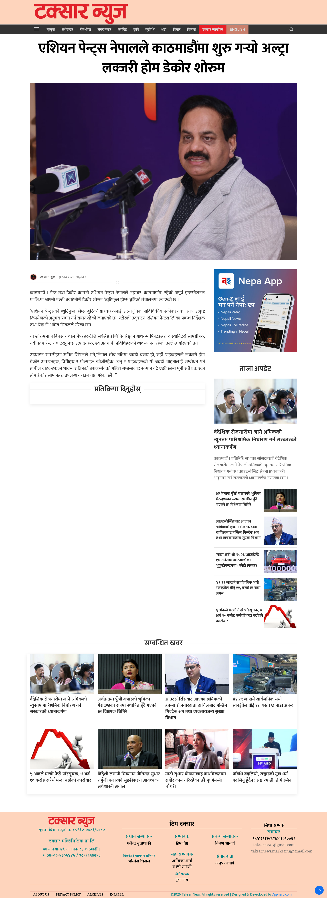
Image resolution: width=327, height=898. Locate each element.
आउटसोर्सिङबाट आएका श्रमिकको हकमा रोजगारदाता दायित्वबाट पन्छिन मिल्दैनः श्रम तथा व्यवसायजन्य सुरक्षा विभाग (238, 529)
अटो (163, 29)
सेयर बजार (104, 29)
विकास (191, 29)
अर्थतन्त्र (67, 29)
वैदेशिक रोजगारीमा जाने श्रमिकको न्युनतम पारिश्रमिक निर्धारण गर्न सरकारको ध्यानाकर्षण (255, 439)
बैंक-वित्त (85, 29)
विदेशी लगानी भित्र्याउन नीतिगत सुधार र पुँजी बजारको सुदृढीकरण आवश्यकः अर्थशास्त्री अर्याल (129, 780)
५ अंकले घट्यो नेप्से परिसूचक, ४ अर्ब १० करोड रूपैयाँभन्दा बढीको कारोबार (239, 615)
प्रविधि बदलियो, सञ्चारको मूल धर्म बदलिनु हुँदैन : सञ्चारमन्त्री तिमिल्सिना (263, 777)
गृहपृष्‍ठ (51, 29)
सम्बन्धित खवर (163, 643)
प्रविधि (149, 29)
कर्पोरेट (122, 29)
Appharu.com (282, 895)
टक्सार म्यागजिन (212, 29)
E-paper (117, 895)
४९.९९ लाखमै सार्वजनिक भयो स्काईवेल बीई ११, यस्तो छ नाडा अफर (238, 588)
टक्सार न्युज (47, 277)
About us (41, 895)
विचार (176, 29)
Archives (95, 895)
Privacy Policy (68, 895)
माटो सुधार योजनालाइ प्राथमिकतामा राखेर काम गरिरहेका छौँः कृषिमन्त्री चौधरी (195, 780)
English (237, 29)
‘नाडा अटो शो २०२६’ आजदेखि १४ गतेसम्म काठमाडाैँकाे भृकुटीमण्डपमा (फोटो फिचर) (237, 560)
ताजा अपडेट (255, 369)
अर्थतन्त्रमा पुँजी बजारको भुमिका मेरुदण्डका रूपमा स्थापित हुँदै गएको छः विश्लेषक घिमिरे (238, 499)
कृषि (136, 29)
